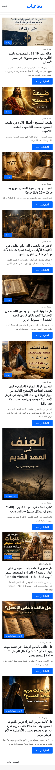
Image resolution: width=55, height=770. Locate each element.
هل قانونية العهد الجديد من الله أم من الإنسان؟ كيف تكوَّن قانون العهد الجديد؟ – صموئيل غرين (29, 315)
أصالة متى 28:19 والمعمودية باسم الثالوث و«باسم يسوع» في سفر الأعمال (31, 58)
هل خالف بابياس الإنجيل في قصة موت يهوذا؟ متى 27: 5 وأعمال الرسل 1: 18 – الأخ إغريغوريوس (28, 651)
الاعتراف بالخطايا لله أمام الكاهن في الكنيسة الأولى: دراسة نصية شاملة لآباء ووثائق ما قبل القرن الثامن (28, 250)
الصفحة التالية (13, 762)
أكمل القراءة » (42, 81)
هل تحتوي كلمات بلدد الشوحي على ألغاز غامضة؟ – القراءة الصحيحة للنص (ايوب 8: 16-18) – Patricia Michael (29, 572)
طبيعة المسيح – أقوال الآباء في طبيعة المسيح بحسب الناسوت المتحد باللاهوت (29, 127)
